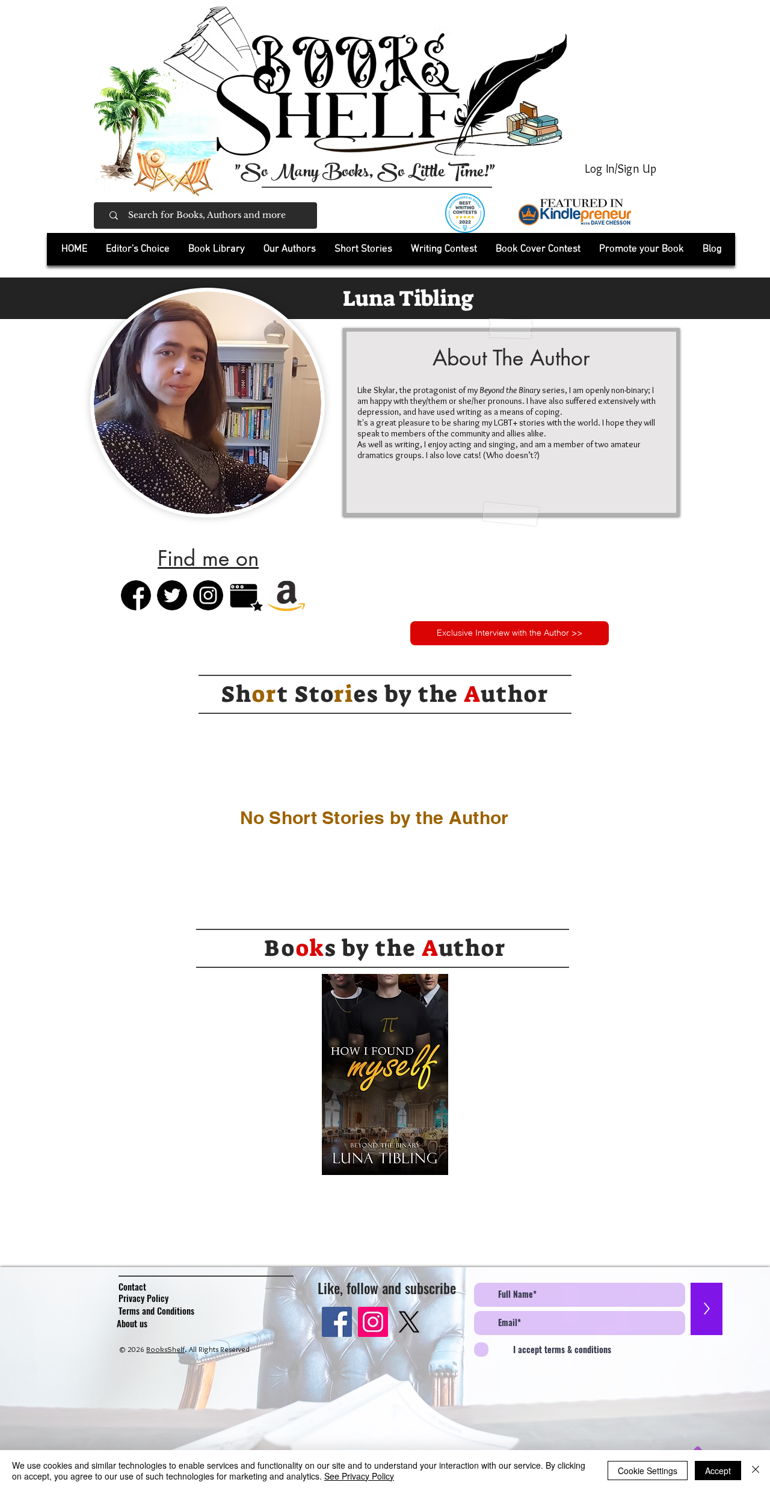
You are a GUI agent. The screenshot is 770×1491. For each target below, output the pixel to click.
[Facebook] (337, 1322)
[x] (409, 1322)
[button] (216, 249)
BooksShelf (165, 1349)
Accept (718, 1471)
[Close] (755, 1470)
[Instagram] (373, 1322)
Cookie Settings (647, 1471)
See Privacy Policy (359, 1476)
